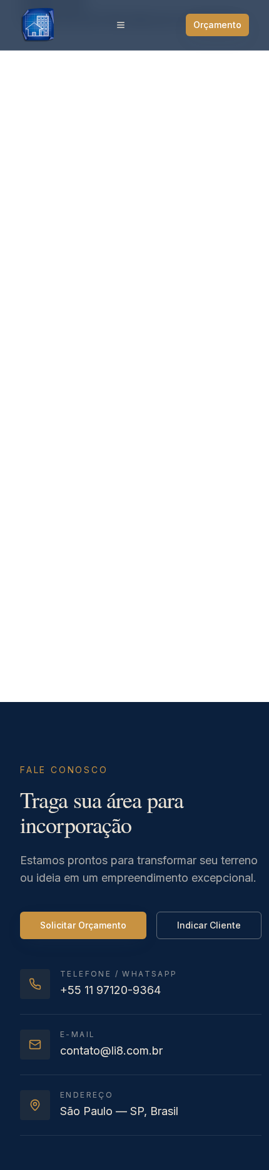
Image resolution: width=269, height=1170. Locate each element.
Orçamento (217, 24)
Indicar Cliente (209, 925)
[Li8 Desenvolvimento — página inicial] (37, 24)
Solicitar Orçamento (83, 925)
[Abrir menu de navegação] (120, 25)
